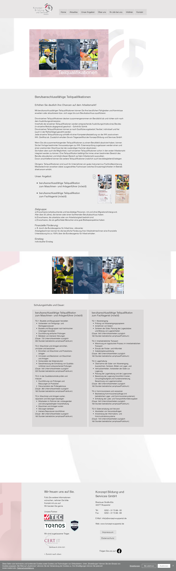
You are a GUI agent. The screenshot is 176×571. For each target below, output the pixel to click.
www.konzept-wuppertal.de (112, 523)
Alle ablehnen (149, 566)
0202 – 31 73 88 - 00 (113, 510)
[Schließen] (173, 566)
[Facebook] (119, 551)
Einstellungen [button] (135, 566)
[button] (87, 12)
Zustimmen (164, 566)
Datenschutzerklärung (25, 568)
